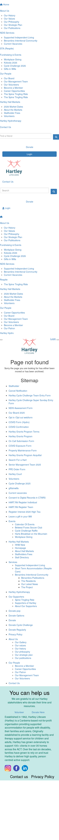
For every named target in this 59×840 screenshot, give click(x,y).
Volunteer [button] (19, 712)
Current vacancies (18, 492)
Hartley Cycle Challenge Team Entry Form (30, 395)
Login (29, 154)
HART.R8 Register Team (21, 507)
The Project (27, 587)
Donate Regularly (17, 629)
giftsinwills (14, 488)
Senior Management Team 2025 (25, 464)
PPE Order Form (17, 469)
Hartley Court (15, 474)
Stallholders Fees (23, 554)
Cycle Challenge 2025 (20, 483)
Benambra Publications (32, 577)
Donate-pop (14, 610)
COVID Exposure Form (20, 445)
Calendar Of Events (24, 524)
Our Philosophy (11, 21)
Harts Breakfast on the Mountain (31, 533)
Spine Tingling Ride (24, 599)
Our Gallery (20, 642)
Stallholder (14, 386)
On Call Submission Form (21, 441)
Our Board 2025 (17, 412)
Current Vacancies (13, 43)
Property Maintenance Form (23, 450)
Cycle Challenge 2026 (15, 65)
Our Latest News (29, 584)
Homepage (20, 547)
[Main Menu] (1, 339)
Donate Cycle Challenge (21, 625)
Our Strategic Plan (13, 24)
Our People (14, 662)
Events (12, 521)
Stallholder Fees (12, 112)
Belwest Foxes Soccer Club (28, 527)
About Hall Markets (24, 551)
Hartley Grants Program (20, 436)
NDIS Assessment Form (21, 408)
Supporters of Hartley (25, 602)
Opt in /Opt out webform (21, 417)
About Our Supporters (26, 606)
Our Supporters (16, 596)
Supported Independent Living (19, 37)
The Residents (28, 580)
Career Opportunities (14, 90)
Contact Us (7, 181)
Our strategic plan (24, 654)
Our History (9, 15)
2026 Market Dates (13, 106)
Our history (20, 648)
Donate (29, 201)
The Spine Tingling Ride (16, 94)
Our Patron (9, 328)
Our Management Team (16, 81)
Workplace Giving (12, 59)
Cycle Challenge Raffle (26, 530)
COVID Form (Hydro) (19, 422)
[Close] (57, 339)
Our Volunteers (11, 84)
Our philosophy (22, 651)
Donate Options (16, 615)
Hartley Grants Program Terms (24, 431)
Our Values (9, 18)
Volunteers (9, 116)
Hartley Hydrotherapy (19, 591)
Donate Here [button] (38, 712)
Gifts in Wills (10, 68)
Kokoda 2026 (10, 62)
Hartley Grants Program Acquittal (25, 455)
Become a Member (13, 87)
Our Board (9, 78)
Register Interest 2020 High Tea (24, 511)
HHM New (20, 544)
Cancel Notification (18, 390)
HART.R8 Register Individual (23, 502)
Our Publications (12, 28)
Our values (20, 645)
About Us (13, 639)
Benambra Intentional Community (20, 40)
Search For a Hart (18, 459)
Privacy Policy (15, 634)
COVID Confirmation (19, 426)
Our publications (23, 658)
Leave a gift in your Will (20, 516)
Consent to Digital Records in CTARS (27, 497)
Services (13, 562)
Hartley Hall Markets (19, 541)
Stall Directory (22, 557)
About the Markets (13, 109)
